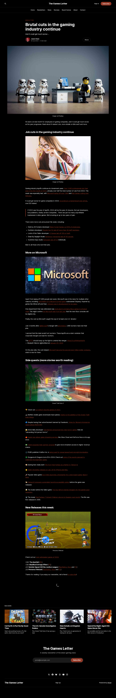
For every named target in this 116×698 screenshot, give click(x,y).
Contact (82, 10)
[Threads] (60, 674)
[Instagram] (67, 674)
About (75, 10)
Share (87, 40)
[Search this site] (5, 3)
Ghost (109, 683)
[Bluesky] (56, 674)
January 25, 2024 (57, 343)
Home (33, 10)
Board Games (66, 10)
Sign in (96, 3)
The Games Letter (58, 4)
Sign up (58, 683)
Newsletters (41, 10)
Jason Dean (35, 39)
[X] (49, 674)
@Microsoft (44, 326)
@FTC (31, 341)
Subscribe (106, 4)
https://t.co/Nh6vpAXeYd (76, 341)
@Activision (62, 326)
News (49, 10)
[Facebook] (52, 674)
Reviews (56, 10)
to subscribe (72, 574)
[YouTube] (63, 674)
